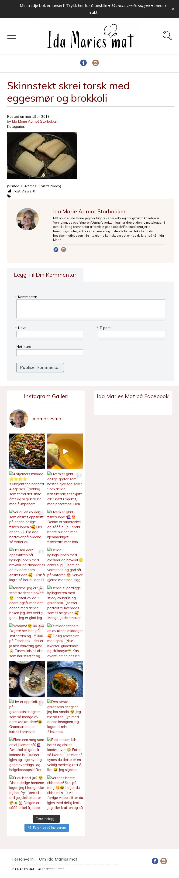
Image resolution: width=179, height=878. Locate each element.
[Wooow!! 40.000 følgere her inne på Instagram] (27, 641)
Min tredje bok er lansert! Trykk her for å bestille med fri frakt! (93, 9)
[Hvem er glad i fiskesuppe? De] (65, 527)
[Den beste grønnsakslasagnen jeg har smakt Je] (65, 717)
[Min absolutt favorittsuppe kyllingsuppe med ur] (27, 679)
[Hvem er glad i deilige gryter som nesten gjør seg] (65, 489)
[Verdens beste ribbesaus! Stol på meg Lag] (65, 793)
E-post (104, 328)
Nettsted (23, 346)
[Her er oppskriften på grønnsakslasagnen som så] (27, 717)
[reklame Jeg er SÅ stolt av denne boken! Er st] (27, 603)
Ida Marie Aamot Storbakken (35, 121)
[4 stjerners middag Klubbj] (27, 489)
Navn (21, 328)
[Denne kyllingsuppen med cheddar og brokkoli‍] (65, 565)
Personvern (23, 859)
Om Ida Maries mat (58, 859)
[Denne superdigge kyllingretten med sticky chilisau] (65, 603)
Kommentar (26, 297)
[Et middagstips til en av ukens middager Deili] (65, 641)
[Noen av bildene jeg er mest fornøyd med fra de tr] (65, 679)
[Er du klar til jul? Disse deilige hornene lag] (27, 793)
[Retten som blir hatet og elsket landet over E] (65, 755)
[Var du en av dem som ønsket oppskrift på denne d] (27, 527)
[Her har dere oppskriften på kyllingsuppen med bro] (27, 565)
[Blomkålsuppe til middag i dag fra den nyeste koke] (65, 451)
